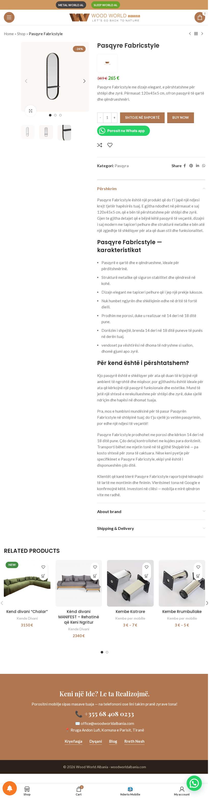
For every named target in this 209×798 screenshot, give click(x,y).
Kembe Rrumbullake (182, 611)
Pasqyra (122, 165)
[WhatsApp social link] (204, 165)
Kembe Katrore (130, 611)
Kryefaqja (73, 741)
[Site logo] (104, 17)
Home (9, 33)
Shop (21, 33)
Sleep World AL (105, 5)
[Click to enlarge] (30, 110)
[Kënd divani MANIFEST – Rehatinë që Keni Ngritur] (79, 583)
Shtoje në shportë (142, 117)
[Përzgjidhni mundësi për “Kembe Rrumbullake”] (198, 575)
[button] (26, 81)
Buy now (180, 117)
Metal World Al (71, 5)
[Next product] (202, 34)
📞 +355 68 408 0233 (104, 713)
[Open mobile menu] (9, 17)
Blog (113, 741)
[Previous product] (190, 34)
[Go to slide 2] (55, 115)
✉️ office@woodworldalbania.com (104, 723)
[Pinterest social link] (191, 165)
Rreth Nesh (134, 741)
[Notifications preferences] (10, 788)
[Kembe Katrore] (130, 583)
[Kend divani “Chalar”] (27, 583)
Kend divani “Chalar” (27, 611)
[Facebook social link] (185, 165)
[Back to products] (196, 34)
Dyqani (95, 741)
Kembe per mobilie (130, 618)
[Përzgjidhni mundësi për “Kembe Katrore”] (146, 575)
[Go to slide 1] (50, 115)
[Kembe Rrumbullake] (182, 583)
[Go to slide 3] (60, 115)
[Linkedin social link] (197, 165)
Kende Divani (27, 618)
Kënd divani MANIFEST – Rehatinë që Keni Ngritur (78, 617)
